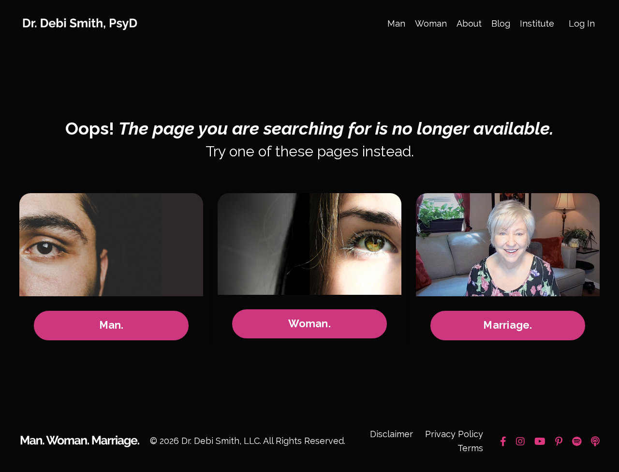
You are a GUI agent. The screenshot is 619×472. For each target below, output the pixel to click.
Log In (582, 23)
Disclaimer (391, 434)
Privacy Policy (454, 434)
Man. (111, 325)
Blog (500, 23)
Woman (431, 23)
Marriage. (507, 325)
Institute (537, 23)
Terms (470, 448)
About (469, 23)
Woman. (309, 324)
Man (396, 23)
